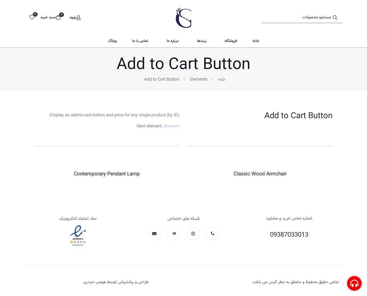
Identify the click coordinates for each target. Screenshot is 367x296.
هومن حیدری (94, 282)
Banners (171, 126)
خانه (221, 79)
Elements (198, 79)
